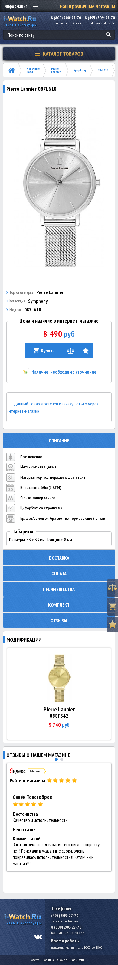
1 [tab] (56, 759)
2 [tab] (61, 759)
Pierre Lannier (56, 70)
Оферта (35, 959)
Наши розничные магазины (87, 6)
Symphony (80, 70)
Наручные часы (33, 70)
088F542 (59, 715)
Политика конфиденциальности (63, 959)
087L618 (103, 70)
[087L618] (59, 187)
